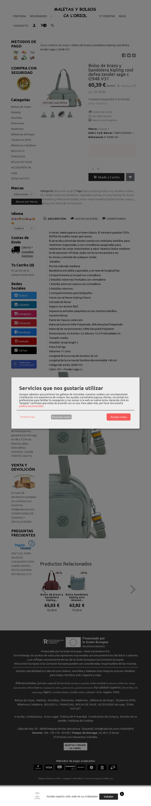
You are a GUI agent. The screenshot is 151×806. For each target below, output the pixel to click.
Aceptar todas (118, 417)
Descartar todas (61, 417)
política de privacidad (31, 405)
